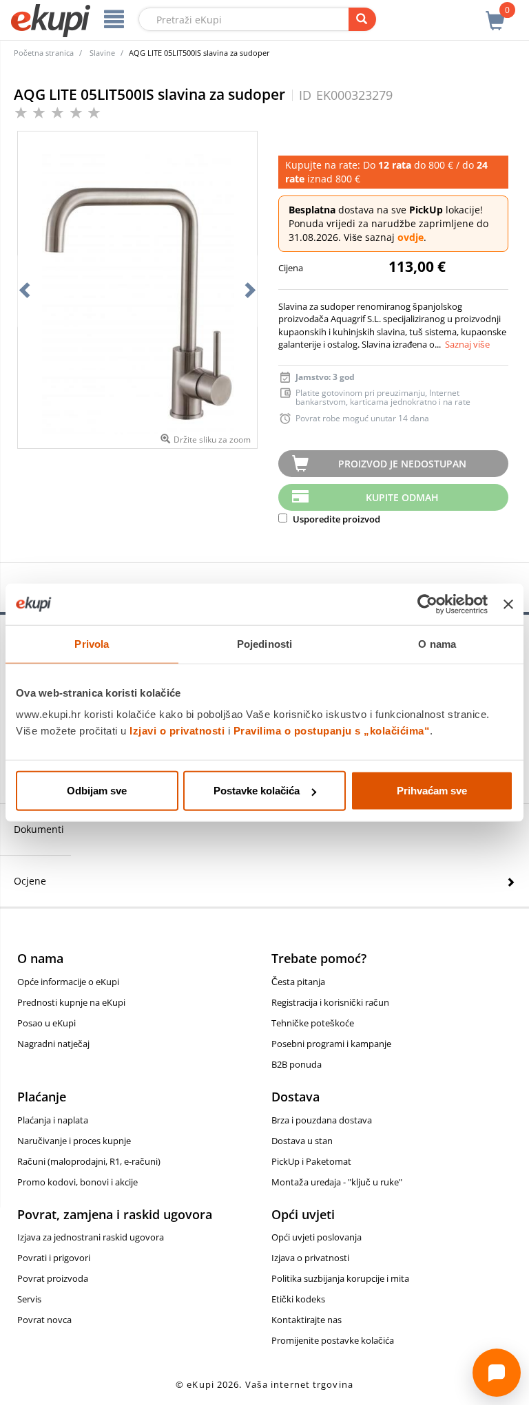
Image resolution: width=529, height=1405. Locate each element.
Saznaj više (467, 344)
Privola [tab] (91, 643)
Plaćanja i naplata (52, 1120)
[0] (495, 13)
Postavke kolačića (257, 790)
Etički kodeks (298, 1299)
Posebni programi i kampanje (331, 1043)
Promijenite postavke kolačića (332, 1340)
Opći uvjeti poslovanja (316, 1237)
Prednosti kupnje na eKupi (71, 1002)
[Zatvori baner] (508, 604)
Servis (29, 1299)
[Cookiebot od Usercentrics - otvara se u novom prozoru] (427, 603)
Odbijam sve (97, 790)
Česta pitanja (298, 981)
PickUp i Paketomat (311, 1161)
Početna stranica (44, 52)
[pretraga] (362, 19)
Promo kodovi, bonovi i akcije (77, 1182)
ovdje (410, 237)
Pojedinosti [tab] (264, 643)
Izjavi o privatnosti (177, 731)
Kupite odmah (402, 497)
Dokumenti (39, 829)
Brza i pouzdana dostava (321, 1120)
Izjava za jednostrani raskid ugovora (90, 1237)
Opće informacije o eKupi (68, 981)
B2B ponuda (296, 1064)
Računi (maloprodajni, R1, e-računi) (88, 1161)
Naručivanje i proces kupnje (74, 1140)
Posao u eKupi (46, 1023)
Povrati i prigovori (53, 1257)
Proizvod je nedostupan (402, 463)
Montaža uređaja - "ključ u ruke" (336, 1182)
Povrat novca (44, 1319)
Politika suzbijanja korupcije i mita (340, 1278)
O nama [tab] (437, 643)
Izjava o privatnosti (310, 1257)
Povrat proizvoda (52, 1278)
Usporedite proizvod (335, 519)
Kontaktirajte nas (306, 1319)
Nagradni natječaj (53, 1043)
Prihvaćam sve (432, 790)
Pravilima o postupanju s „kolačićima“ (332, 731)
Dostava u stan (302, 1140)
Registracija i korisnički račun (330, 1002)
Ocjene (30, 880)
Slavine (102, 52)
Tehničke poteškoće (312, 1023)
